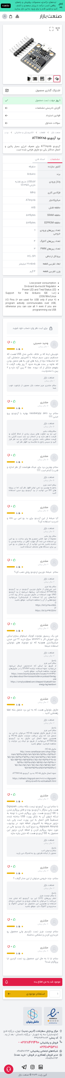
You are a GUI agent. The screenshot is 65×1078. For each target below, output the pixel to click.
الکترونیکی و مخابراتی (24, 132)
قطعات (42, 132)
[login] (4, 16)
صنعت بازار (55, 132)
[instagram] (33, 1067)
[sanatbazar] (50, 16)
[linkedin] (41, 1067)
